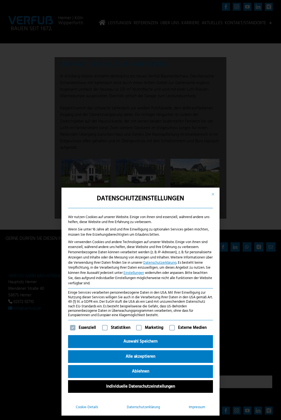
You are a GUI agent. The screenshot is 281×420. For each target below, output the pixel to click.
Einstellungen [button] (133, 273)
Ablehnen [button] (140, 371)
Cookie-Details (87, 407)
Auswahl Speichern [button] (140, 341)
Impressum (197, 407)
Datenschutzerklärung (159, 263)
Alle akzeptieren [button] (140, 356)
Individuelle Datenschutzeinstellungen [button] (140, 386)
